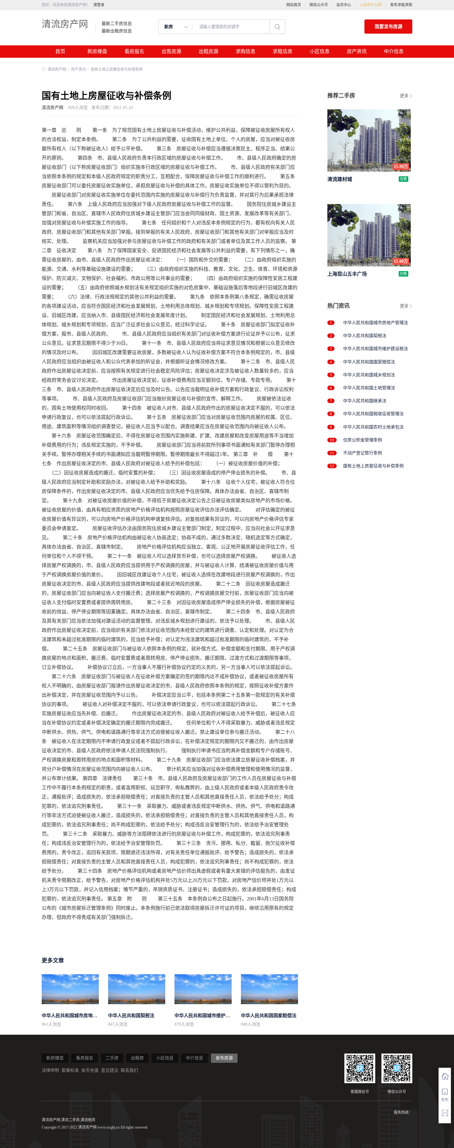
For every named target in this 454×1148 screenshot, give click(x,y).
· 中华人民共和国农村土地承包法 (372, 427)
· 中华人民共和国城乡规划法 (367, 375)
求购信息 (245, 51)
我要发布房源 (388, 26)
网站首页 (293, 5)
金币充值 (90, 1070)
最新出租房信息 (117, 31)
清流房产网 (65, 24)
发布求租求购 (401, 5)
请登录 (98, 5)
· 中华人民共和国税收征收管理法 (372, 413)
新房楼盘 (97, 51)
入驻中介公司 (370, 5)
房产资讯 (357, 51)
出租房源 (208, 51)
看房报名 (134, 51)
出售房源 (171, 51)
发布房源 (224, 1058)
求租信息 (282, 51)
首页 (60, 51)
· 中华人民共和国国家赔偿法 (367, 362)
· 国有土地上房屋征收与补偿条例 (372, 466)
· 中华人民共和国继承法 (363, 401)
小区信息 (320, 51)
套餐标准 (70, 1070)
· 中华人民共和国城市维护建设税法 (374, 348)
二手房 (112, 1058)
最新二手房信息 (117, 24)
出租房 (137, 1058)
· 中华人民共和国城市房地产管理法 (374, 322)
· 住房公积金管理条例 (361, 440)
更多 (404, 96)
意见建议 (109, 1070)
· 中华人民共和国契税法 (363, 335)
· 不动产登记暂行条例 (361, 453)
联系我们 (129, 1070)
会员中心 (343, 5)
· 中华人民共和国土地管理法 (367, 388)
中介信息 (394, 51)
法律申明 (50, 1070)
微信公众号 (318, 5)
